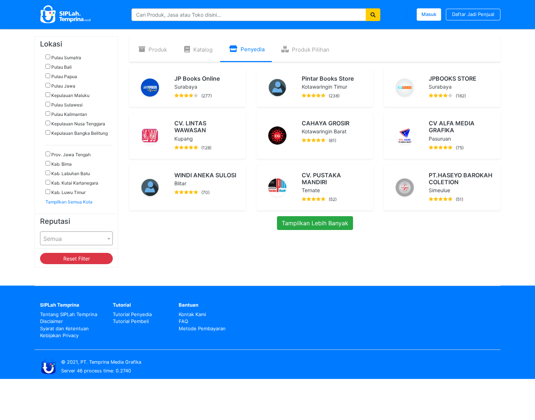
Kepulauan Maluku (70, 95)
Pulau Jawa (62, 86)
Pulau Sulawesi (66, 105)
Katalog (202, 49)
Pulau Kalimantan (68, 114)
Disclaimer (51, 321)
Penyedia (252, 49)
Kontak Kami (192, 314)
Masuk (428, 14)
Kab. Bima (61, 164)
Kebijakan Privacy (59, 335)
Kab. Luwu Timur (68, 192)
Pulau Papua (63, 76)
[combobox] (76, 238)
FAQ (183, 321)
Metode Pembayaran (202, 328)
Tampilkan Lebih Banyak (315, 223)
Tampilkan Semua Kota (68, 202)
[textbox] (76, 239)
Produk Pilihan (309, 49)
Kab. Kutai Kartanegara (74, 183)
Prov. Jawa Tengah (70, 154)
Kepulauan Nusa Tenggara (77, 123)
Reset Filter (76, 258)
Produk (157, 49)
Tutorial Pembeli (131, 321)
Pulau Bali (61, 67)
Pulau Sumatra (65, 57)
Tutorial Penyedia (132, 314)
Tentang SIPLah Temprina (68, 314)
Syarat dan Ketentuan (64, 328)
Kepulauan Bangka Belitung (79, 133)
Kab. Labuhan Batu (70, 173)
